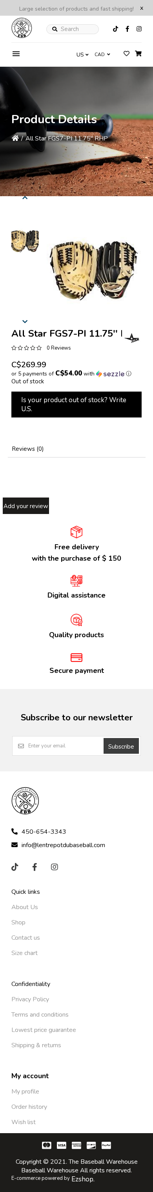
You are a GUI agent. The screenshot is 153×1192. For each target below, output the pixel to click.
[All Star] (132, 338)
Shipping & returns (36, 1045)
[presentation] (25, 196)
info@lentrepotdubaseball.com (63, 845)
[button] (25, 241)
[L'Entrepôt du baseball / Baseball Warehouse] (21, 36)
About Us (24, 907)
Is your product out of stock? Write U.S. (73, 405)
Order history (29, 1107)
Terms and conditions (40, 1014)
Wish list (23, 1122)
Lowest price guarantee (43, 1030)
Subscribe (121, 747)
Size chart (24, 953)
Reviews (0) (28, 449)
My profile (25, 1091)
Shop (18, 922)
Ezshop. (83, 1179)
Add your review (26, 506)
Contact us (25, 937)
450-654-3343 (44, 831)
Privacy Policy (30, 999)
